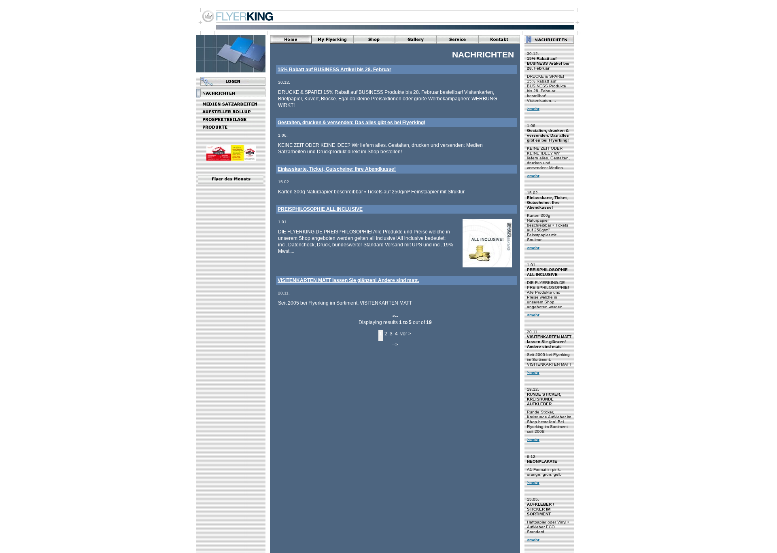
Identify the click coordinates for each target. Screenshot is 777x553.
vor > (405, 334)
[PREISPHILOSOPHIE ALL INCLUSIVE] (487, 267)
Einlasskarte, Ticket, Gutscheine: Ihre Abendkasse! (337, 169)
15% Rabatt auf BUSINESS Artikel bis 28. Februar (334, 69)
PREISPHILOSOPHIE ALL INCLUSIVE (320, 209)
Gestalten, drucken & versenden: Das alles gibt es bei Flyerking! (351, 122)
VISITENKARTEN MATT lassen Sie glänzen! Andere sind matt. (348, 280)
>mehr (533, 108)
